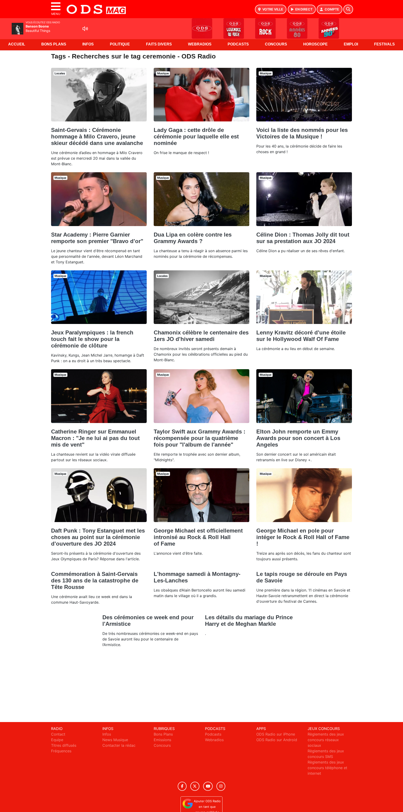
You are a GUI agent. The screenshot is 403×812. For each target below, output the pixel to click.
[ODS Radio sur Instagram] (220, 786)
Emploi (351, 44)
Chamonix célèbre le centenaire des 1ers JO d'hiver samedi (201, 335)
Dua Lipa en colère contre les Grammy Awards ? (193, 237)
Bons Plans (53, 44)
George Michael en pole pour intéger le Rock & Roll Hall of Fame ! (302, 537)
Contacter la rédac (118, 745)
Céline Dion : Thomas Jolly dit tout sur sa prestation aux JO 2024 (302, 237)
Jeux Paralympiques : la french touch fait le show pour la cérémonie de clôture (92, 339)
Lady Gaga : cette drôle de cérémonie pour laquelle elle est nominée (196, 136)
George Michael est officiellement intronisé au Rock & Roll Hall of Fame (198, 537)
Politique (120, 44)
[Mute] (85, 28)
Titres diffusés (63, 745)
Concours (276, 44)
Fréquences (61, 751)
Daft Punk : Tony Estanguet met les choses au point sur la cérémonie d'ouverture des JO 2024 (98, 537)
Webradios (200, 44)
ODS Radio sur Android (276, 739)
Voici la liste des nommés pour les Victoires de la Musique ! (302, 133)
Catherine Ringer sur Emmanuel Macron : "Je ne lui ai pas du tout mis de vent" (95, 438)
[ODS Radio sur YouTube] (208, 786)
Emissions (162, 739)
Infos (88, 44)
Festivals (384, 44)
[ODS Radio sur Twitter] (194, 786)
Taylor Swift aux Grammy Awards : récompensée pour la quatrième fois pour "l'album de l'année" (199, 438)
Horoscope (315, 44)
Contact (58, 734)
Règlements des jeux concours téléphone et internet (327, 768)
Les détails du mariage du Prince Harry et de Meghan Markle (249, 620)
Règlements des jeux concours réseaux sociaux (326, 740)
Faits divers (159, 44)
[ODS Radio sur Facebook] (182, 786)
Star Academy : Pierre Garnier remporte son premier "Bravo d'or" (97, 237)
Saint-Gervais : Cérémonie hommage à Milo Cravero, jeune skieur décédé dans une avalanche (97, 136)
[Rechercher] (348, 9)
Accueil (16, 44)
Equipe (57, 739)
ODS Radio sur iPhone (275, 734)
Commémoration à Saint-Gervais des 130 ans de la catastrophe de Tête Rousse (94, 580)
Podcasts (238, 44)
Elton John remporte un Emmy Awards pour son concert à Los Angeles (298, 438)
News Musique (115, 739)
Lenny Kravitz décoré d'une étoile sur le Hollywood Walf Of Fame (301, 335)
